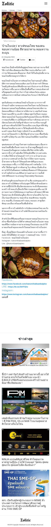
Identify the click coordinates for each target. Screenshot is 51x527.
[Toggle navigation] (46, 3)
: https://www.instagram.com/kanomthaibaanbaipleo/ (25, 292)
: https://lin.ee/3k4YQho (15, 286)
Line (33, 60)
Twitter (22, 60)
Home (4, 10)
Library (12, 10)
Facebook (9, 60)
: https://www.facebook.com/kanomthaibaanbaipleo (24, 282)
